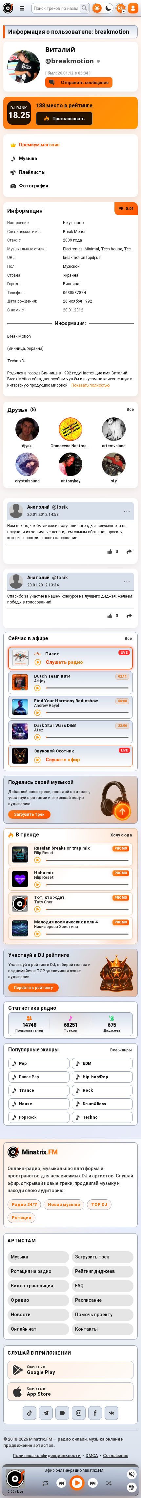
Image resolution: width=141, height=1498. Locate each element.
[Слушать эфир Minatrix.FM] (37, 662)
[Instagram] (79, 1413)
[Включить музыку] (77, 1482)
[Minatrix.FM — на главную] (8, 8)
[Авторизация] (133, 8)
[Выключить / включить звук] (132, 1474)
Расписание (88, 1300)
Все (130, 409)
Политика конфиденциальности (47, 1455)
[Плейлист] (132, 1487)
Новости (20, 1314)
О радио (20, 1300)
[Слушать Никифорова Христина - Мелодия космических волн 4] (37, 934)
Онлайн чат (23, 1329)
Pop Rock (27, 1117)
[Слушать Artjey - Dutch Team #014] (37, 688)
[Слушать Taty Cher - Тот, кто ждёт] (37, 909)
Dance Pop (29, 1077)
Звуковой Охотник (54, 751)
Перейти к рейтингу (33, 987)
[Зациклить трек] (47, 1483)
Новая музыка (64, 1204)
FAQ (79, 1285)
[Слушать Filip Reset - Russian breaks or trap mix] (37, 860)
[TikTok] (29, 1413)
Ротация (21, 1217)
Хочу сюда (121, 835)
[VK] (111, 1413)
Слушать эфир (63, 759)
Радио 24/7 (24, 1204)
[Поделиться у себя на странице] (129, 552)
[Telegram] (46, 1413)
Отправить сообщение (83, 82)
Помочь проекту (93, 1314)
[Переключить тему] (102, 8)
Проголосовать (68, 118)
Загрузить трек (29, 814)
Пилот (52, 653)
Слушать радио (64, 662)
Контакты (86, 1329)
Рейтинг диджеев (95, 1271)
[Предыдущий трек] (61, 1483)
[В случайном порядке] (107, 1483)
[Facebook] (95, 1413)
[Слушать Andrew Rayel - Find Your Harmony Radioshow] (37, 712)
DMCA (92, 1455)
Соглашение (115, 1455)
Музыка (19, 1256)
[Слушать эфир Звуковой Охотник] (37, 760)
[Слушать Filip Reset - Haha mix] (37, 884)
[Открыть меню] (22, 8)
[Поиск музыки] (84, 8)
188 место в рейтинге (64, 105)
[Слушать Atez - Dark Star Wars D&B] (37, 737)
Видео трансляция (32, 1285)
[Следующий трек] (93, 1483)
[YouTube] (62, 1413)
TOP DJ (99, 1204)
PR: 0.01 (126, 208)
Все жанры (121, 1050)
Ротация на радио (31, 1271)
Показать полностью (90, 385)
